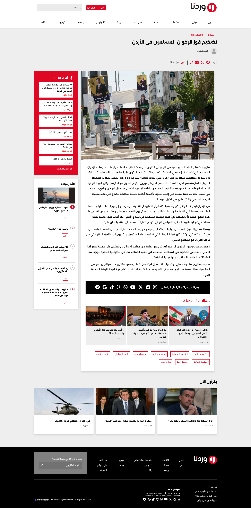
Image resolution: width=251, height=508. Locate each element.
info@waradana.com (154, 493)
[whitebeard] (41, 500)
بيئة (119, 22)
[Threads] (119, 287)
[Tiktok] (112, 287)
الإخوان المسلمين (201, 354)
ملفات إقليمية (140, 354)
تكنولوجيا (100, 22)
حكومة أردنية (182, 362)
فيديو (62, 22)
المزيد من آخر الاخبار (64, 169)
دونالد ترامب (166, 362)
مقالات (43, 22)
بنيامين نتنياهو (102, 354)
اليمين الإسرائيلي (121, 354)
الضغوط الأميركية (201, 362)
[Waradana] (203, 7)
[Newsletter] (42, 465)
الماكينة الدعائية (159, 354)
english (92, 7)
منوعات (138, 22)
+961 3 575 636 (174, 493)
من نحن (213, 487)
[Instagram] (155, 287)
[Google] (105, 287)
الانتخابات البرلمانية (180, 354)
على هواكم (102, 465)
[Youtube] (133, 287)
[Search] (80, 8)
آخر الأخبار (103, 460)
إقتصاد (175, 22)
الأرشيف (103, 470)
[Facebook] (208, 62)
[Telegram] (97, 287)
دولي (194, 22)
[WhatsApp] (125, 287)
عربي (102, 7)
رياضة (81, 22)
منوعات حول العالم (143, 460)
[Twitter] (202, 62)
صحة (156, 22)
